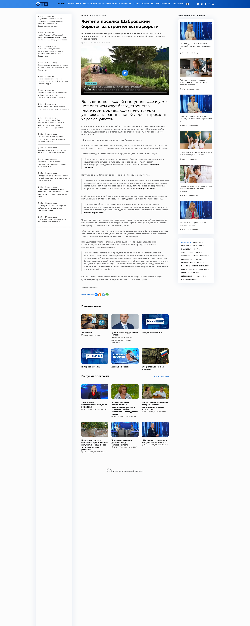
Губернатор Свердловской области (124, 333)
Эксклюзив (86, 332)
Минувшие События (152, 332)
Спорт (195, 249)
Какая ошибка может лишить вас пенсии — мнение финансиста (52, 151)
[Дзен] (205, 4)
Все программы (161, 376)
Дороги (184, 273)
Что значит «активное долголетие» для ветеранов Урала (122, 442)
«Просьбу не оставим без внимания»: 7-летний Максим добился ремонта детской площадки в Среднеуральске (51, 123)
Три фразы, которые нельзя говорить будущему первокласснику (196, 153)
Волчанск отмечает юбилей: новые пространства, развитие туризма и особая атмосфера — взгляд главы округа (124, 408)
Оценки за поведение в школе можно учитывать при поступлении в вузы (196, 118)
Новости (61, 4)
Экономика (197, 246)
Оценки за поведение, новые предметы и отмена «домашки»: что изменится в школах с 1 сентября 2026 (53, 193)
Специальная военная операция (153, 368)
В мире (199, 262)
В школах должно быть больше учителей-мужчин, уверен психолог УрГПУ (53, 108)
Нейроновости (187, 276)
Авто (194, 256)
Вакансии (166, 4)
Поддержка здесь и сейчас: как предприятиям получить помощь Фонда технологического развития (94, 445)
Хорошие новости (120, 367)
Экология (185, 256)
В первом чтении (188, 279)
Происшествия (187, 262)
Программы (125, 4)
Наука (198, 259)
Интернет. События (91, 367)
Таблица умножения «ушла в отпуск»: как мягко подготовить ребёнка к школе (51, 138)
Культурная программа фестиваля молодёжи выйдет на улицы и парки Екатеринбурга (54, 178)
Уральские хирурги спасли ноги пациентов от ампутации (52, 220)
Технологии (186, 252)
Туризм (197, 252)
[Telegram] (103, 294)
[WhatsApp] (209, 4)
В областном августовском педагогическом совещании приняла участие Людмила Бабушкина (50, 52)
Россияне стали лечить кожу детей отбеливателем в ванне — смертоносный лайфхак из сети (53, 95)
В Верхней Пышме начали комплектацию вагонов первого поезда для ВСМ (52, 164)
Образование (186, 259)
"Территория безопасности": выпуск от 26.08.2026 (94, 404)
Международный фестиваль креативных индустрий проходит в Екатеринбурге (53, 81)
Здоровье (200, 276)
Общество (197, 242)
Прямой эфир (74, 4)
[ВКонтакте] (96, 294)
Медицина (185, 249)
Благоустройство (188, 269)
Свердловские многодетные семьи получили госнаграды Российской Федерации (53, 67)
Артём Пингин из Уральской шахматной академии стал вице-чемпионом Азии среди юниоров (52, 37)
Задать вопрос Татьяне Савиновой (100, 4)
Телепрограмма (181, 4)
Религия (194, 273)
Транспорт (203, 269)
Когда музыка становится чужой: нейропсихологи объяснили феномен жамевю (52, 207)
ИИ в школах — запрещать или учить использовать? (155, 441)
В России (184, 266)
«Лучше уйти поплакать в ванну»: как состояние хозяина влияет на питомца (196, 188)
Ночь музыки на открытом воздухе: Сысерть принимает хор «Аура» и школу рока (155, 406)
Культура (204, 256)
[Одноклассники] (201, 4)
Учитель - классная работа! (146, 4)
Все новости (186, 242)
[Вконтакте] (198, 4)
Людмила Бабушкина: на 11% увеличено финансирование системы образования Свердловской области (50, 22)
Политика (185, 246)
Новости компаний (200, 266)
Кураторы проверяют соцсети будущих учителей (193, 223)
